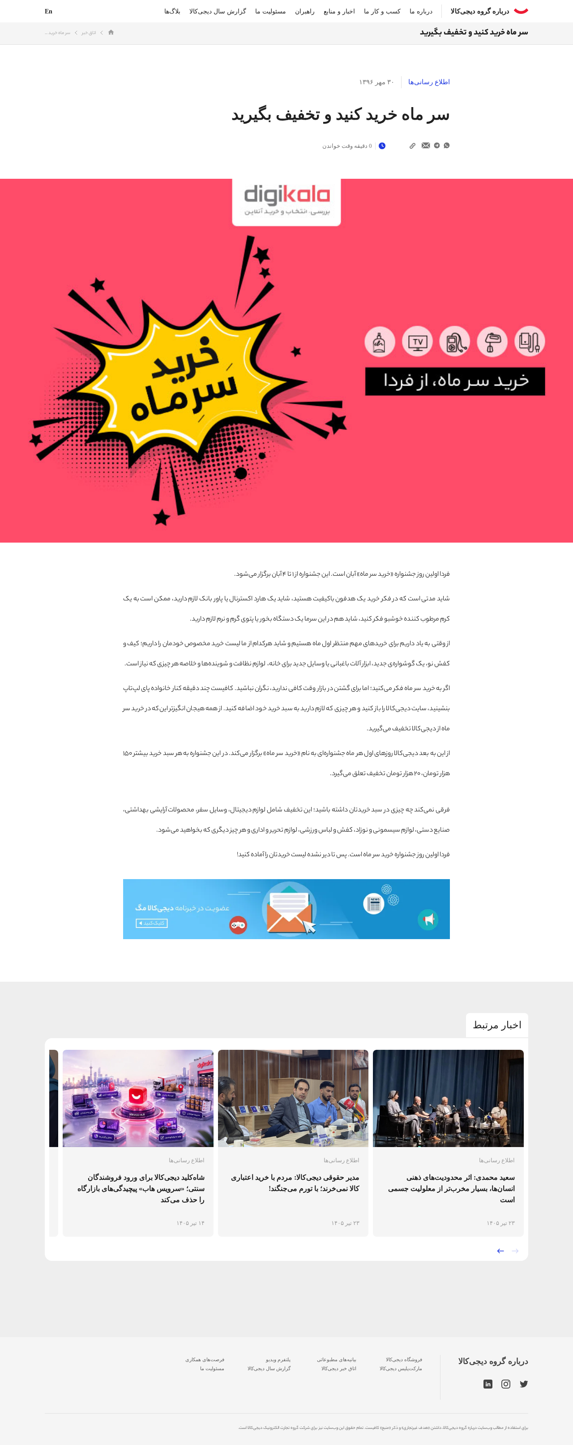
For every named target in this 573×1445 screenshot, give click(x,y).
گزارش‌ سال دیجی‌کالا (269, 1368)
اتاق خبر (89, 33)
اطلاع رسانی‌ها (429, 82)
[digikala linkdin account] (487, 1384)
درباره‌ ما (421, 11)
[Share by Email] (426, 146)
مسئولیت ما (270, 11)
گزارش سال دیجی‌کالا (217, 11)
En (48, 11)
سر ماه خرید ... (57, 33)
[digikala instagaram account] (506, 1384)
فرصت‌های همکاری (204, 1359)
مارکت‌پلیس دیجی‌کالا (401, 1368)
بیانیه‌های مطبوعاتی (336, 1359)
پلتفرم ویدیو (278, 1359)
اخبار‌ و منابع (339, 11)
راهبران (305, 11)
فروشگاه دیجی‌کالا (404, 1359)
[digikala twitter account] (524, 1384)
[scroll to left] (500, 1251)
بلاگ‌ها (172, 11)
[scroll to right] (515, 1251)
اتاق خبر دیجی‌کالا (338, 1368)
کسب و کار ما (382, 11)
